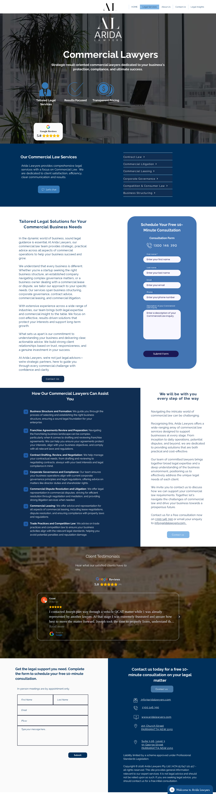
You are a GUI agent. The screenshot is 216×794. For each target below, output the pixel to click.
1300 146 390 (164, 519)
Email (149, 280)
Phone (149, 292)
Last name (151, 268)
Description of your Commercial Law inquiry (161, 307)
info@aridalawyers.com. (170, 523)
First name (151, 254)
